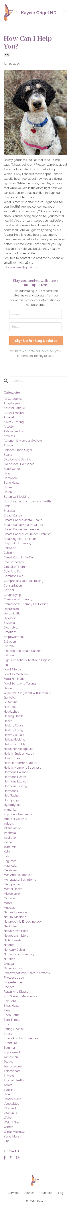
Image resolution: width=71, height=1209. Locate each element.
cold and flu (12, 571)
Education (45, 1193)
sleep (7, 1010)
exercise (9, 646)
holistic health (13, 758)
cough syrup (12, 595)
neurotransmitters (16, 935)
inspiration (10, 837)
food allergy (12, 669)
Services (13, 1193)
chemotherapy (14, 562)
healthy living (13, 730)
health (8, 721)
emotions (10, 632)
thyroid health (14, 1080)
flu (6, 665)
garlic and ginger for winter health (27, 693)
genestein (10, 697)
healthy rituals (14, 735)
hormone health (15, 777)
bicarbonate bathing (17, 459)
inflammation (12, 828)
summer (9, 1047)
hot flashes (12, 795)
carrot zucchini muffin (18, 557)
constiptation (13, 585)
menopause (11, 884)
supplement (12, 1052)
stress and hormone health (22, 1038)
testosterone (12, 1066)
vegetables (11, 1103)
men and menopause (18, 875)
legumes (10, 861)
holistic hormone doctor (20, 763)
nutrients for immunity (19, 954)
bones (8, 487)
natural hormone (15, 912)
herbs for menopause (18, 749)
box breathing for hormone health (27, 501)
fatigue (9, 655)
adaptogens (12, 403)
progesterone (13, 982)
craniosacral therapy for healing (26, 604)
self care (10, 1001)
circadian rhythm (15, 566)
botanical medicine (16, 496)
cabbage (10, 548)
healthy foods (13, 725)
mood (8, 903)
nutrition (9, 959)
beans (8, 454)
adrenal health (14, 412)
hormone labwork (16, 781)
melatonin (10, 870)
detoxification (13, 613)
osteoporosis (13, 968)
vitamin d (10, 1113)
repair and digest (16, 991)
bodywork (10, 478)
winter (8, 1127)
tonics (8, 1085)
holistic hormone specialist (22, 767)
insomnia (10, 833)
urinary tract (12, 1099)
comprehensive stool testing (23, 581)
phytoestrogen (14, 977)
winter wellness (14, 1131)
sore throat (12, 1019)
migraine (9, 898)
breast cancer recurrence (21, 529)
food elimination (15, 678)
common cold (13, 576)
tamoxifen (11, 1057)
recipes (9, 987)
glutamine (10, 702)
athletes (9, 436)
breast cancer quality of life (23, 525)
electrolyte (11, 627)
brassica (9, 510)
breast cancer (13, 515)
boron (8, 492)
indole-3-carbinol (15, 819)
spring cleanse (14, 1029)
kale (7, 851)
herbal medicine (14, 739)
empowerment (14, 637)
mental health (13, 889)
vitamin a (10, 1108)
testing (8, 1061)
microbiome (12, 893)
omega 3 (10, 963)
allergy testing (14, 422)
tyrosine (9, 1090)
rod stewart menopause (20, 996)
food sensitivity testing (20, 683)
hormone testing (15, 786)
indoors (9, 823)
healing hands (13, 716)
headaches (11, 711)
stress (8, 1034)
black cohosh (13, 469)
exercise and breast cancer (22, 651)
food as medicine (16, 674)
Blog (60, 1193)
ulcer (7, 1094)
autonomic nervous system (23, 440)
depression (11, 609)
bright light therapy (17, 543)
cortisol (9, 590)
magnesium (11, 865)
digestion (10, 618)
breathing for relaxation (20, 539)
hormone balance (16, 772)
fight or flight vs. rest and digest (27, 660)
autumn (9, 445)
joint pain (10, 847)
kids (6, 856)
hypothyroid (12, 805)
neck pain (10, 926)
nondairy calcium (15, 949)
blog (7, 54)
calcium (9, 552)
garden (8, 688)
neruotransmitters (16, 931)
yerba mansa (12, 1136)
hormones (11, 791)
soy (6, 1024)
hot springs (11, 800)
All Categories (13, 398)
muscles (9, 907)
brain (7, 506)
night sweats (13, 940)
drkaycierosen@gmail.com (21, 267)
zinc (6, 1141)
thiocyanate (12, 1071)
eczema (9, 622)
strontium (10, 1043)
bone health (12, 482)
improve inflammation (18, 814)
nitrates (9, 945)
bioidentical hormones (19, 464)
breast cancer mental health (23, 520)
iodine (8, 842)
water (8, 1117)
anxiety (9, 426)
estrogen (10, 641)
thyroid (9, 1075)
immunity (10, 809)
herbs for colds (14, 744)
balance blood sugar (18, 450)
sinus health (12, 1005)
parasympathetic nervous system (27, 973)
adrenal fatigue (14, 408)
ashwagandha (13, 431)
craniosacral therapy (18, 599)
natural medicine (15, 917)
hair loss (10, 707)
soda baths (11, 1015)
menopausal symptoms (20, 879)
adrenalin (10, 417)
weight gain (12, 1122)
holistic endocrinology (19, 753)
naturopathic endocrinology (23, 921)
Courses (29, 1193)
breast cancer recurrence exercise (27, 534)
